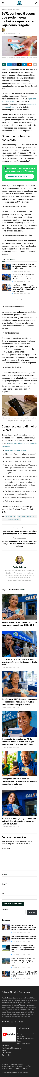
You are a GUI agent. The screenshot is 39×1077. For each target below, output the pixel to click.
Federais (19, 1066)
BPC (4, 618)
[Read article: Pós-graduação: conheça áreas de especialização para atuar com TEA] (6, 939)
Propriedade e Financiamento (11, 1048)
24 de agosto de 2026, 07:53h (10, 787)
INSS (4, 655)
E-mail (4, 884)
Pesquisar (5, 909)
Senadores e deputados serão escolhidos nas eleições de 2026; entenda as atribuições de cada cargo (23, 948)
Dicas (3, 1068)
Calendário (5, 1064)
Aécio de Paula (13, 30)
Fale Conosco (6, 1053)
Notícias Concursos (13, 998)
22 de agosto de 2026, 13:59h (10, 827)
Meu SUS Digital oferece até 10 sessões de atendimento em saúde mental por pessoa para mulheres (23, 927)
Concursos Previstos (8, 1066)
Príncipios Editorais (23, 1043)
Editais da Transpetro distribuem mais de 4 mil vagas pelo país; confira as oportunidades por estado (23, 962)
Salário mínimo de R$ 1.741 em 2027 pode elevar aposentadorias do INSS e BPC (24, 267)
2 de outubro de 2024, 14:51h (13, 33)
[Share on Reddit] (29, 64)
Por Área (28, 1066)
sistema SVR (31, 516)
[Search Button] (36, 3)
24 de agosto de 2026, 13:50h (10, 747)
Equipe (4, 1050)
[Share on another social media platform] (35, 64)
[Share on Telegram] (9, 64)
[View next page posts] (21, 299)
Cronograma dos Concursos (26, 1034)
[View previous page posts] (17, 299)
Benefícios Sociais (13, 1068)
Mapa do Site (6, 1055)
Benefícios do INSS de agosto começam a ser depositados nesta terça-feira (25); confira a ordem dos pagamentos (24, 288)
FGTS (5, 814)
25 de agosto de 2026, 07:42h (21, 293)
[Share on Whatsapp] (4, 64)
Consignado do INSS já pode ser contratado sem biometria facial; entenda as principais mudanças (19, 781)
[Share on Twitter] (19, 64)
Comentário (6, 848)
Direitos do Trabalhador (13, 9)
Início (3, 9)
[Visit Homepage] (19, 3)
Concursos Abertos (17, 1064)
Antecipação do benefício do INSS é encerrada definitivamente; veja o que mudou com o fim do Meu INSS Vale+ (18, 742)
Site (3, 893)
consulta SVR (10, 516)
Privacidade (5, 1045)
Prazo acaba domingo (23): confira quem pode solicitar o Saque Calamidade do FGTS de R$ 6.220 (19, 821)
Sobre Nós (20, 1036)
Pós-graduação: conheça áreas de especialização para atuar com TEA (23, 937)
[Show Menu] (3, 3)
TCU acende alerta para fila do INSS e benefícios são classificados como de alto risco (24, 277)
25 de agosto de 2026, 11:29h (21, 281)
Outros (25, 1068)
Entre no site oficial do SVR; (16, 450)
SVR (4, 519)
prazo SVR (21, 516)
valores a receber (14, 519)
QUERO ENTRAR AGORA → (19, 176)
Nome (4, 874)
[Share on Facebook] (14, 64)
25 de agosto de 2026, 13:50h (21, 271)
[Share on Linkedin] (24, 64)
